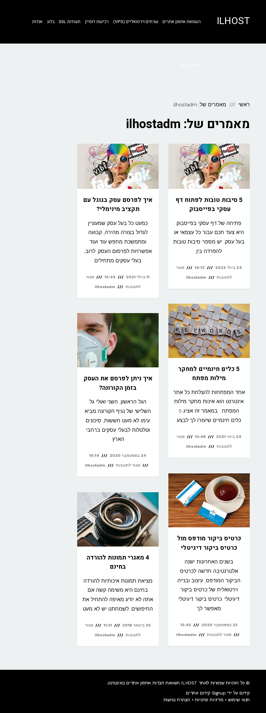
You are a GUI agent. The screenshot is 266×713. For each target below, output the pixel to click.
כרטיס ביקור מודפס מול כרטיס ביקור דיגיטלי (209, 543)
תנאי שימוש (239, 699)
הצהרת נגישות (176, 699)
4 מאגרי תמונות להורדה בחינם (118, 562)
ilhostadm (196, 277)
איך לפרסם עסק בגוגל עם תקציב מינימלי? (117, 204)
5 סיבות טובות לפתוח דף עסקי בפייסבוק (209, 204)
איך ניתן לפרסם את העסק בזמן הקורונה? (117, 383)
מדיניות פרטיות (209, 699)
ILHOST (233, 21)
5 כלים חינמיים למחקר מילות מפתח (209, 373)
